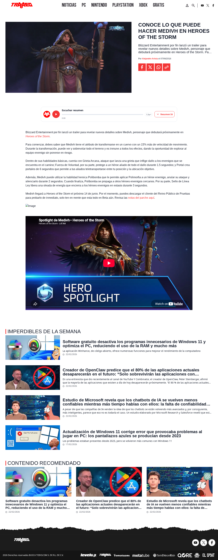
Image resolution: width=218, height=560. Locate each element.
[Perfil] (187, 5)
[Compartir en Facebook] (142, 67)
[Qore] (185, 555)
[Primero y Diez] (196, 555)
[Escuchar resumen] (56, 114)
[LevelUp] (89, 555)
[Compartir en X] (150, 67)
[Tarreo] (105, 555)
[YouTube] (202, 5)
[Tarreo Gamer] (22, 5)
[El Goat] (208, 555)
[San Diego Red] (164, 555)
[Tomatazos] (121, 555)
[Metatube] (140, 555)
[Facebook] (213, 5)
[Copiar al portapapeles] (166, 67)
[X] (208, 5)
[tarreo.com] (46, 114)
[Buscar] (193, 5)
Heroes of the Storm (38, 136)
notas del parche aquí (141, 197)
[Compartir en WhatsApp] (158, 67)
